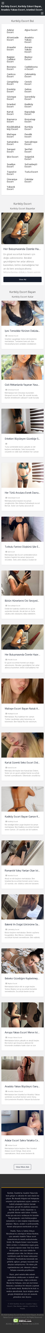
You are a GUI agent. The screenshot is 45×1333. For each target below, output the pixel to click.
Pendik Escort (28, 135)
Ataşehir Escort (11, 48)
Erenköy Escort (11, 90)
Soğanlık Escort (29, 157)
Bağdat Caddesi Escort (11, 59)
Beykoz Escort (28, 58)
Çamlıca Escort (11, 75)
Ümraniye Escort (12, 180)
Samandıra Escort (12, 142)
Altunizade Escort (13, 38)
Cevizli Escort (28, 82)
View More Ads (22, 1167)
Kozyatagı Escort (30, 120)
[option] (22, 249)
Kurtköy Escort (29, 127)
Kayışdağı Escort (30, 112)
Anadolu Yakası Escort (29, 39)
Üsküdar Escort (29, 180)
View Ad (22, 279)
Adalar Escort (10, 31)
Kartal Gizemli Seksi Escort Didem (23, 762)
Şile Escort (12, 156)
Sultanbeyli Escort (31, 165)
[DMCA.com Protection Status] (22, 1320)
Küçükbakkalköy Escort (13, 127)
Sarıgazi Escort (11, 150)
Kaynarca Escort (12, 120)
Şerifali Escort (28, 150)
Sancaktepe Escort (31, 142)
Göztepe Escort (11, 97)
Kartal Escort (10, 112)
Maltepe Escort (11, 135)
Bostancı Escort (11, 67)
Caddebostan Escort (31, 67)
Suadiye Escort (11, 165)
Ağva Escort (31, 29)
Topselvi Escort (11, 172)
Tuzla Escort (31, 171)
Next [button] (40, 227)
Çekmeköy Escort (30, 75)
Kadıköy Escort (29, 105)
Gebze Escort (28, 90)
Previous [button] (4, 227)
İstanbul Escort (11, 105)
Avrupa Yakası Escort (28, 49)
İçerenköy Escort (30, 97)
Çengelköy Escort (12, 82)
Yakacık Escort (11, 187)
